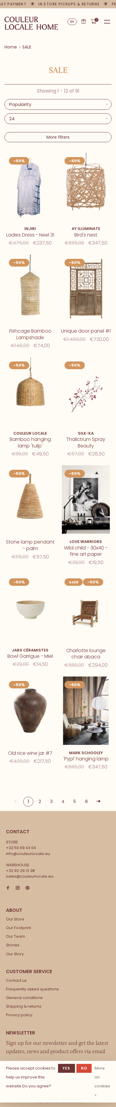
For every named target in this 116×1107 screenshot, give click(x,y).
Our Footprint (18, 927)
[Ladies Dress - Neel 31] (30, 188)
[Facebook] (8, 888)
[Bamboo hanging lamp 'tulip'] (30, 392)
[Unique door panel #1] (86, 289)
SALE (26, 47)
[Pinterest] (27, 888)
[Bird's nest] (86, 188)
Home (10, 47)
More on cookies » (102, 1081)
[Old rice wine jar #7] (30, 712)
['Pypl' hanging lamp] (86, 712)
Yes (66, 1068)
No (84, 1068)
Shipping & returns (23, 1006)
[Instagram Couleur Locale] (18, 888)
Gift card (84, 21)
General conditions (24, 997)
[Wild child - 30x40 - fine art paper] (86, 500)
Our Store (15, 919)
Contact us (16, 980)
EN (72, 21)
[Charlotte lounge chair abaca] (86, 609)
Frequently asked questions (32, 989)
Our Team (15, 936)
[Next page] (98, 802)
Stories (12, 945)
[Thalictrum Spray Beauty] (86, 392)
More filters (58, 137)
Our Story (15, 953)
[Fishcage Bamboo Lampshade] (30, 289)
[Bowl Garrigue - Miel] (30, 609)
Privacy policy (19, 1014)
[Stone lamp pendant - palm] (30, 500)
